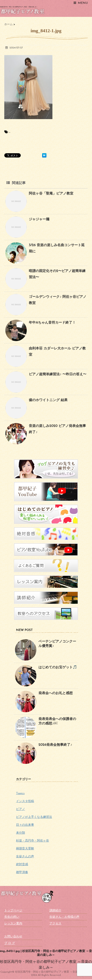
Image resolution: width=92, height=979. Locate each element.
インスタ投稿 (25, 801)
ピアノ (20, 809)
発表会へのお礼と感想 (56, 693)
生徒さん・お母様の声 (64, 917)
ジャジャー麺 (39, 219)
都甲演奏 (22, 872)
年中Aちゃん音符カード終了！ (52, 322)
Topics (20, 793)
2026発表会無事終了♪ (55, 745)
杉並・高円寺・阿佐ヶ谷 (32, 840)
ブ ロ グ (9, 943)
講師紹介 (55, 910)
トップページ (13, 910)
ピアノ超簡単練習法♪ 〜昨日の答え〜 (57, 374)
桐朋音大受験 (25, 848)
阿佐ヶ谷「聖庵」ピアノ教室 (51, 193)
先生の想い (11, 917)
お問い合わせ (13, 936)
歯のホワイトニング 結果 (48, 400)
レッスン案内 (13, 923)
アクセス (55, 923)
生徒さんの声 (25, 856)
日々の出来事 (25, 825)
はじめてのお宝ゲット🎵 (58, 667)
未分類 (20, 833)
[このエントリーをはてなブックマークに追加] (44, 155)
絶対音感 (22, 864)
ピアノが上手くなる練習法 (34, 817)
